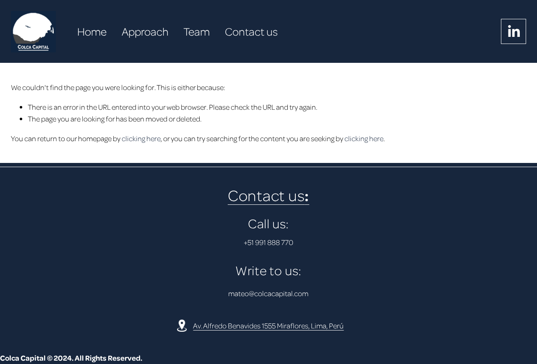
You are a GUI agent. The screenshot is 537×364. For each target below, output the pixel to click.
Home (92, 31)
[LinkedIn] (513, 31)
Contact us (251, 31)
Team (196, 31)
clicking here (141, 138)
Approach (145, 31)
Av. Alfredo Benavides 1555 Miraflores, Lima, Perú (268, 325)
